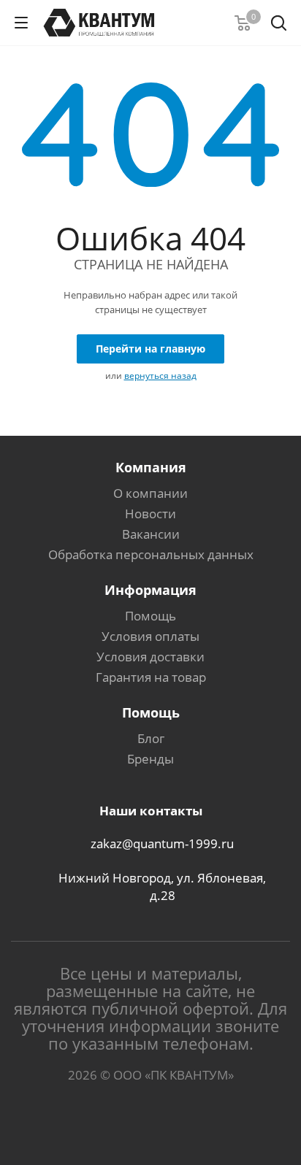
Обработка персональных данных (151, 554)
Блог (150, 738)
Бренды (150, 758)
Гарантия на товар (151, 677)
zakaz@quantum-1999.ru (162, 844)
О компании (150, 493)
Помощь (150, 615)
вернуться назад (160, 375)
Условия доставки (150, 656)
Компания (150, 467)
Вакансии (151, 534)
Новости (150, 513)
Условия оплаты (150, 636)
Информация (150, 590)
